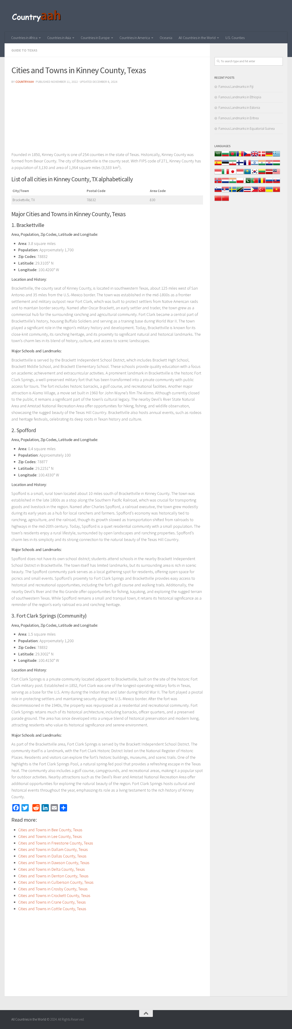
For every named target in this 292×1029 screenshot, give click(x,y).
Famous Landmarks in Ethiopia (240, 97)
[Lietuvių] (262, 174)
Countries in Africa (24, 37)
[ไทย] (247, 192)
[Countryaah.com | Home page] (37, 16)
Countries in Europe (95, 37)
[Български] (225, 156)
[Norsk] (218, 183)
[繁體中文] (225, 200)
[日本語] (232, 174)
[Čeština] (247, 156)
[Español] (218, 165)
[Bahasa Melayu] (276, 174)
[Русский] (269, 183)
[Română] (262, 183)
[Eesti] (225, 165)
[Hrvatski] (269, 165)
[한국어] (254, 174)
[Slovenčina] (276, 183)
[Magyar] (276, 165)
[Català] (240, 156)
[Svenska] (232, 192)
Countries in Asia (59, 37)
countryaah (25, 82)
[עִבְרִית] (254, 165)
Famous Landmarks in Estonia (239, 107)
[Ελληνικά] (276, 156)
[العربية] (218, 156)
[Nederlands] (225, 183)
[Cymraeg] (254, 156)
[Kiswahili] (240, 192)
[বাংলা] (232, 156)
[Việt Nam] (276, 192)
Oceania (166, 37)
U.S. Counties (235, 37)
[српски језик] (225, 192)
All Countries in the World (197, 37)
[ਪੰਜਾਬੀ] (232, 183)
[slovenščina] (218, 192)
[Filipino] (254, 192)
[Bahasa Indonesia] (218, 174)
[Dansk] (262, 156)
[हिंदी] (262, 165)
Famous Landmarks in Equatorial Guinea (247, 128)
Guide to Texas (24, 50)
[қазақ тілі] (247, 174)
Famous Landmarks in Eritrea (239, 118)
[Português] (254, 183)
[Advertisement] (107, 119)
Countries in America (135, 37)
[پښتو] (247, 183)
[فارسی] (232, 165)
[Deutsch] (269, 156)
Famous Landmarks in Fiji (236, 86)
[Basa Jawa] (240, 174)
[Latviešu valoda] (269, 174)
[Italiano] (225, 174)
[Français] (247, 165)
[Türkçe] (262, 192)
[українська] (269, 192)
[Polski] (240, 183)
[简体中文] (218, 200)
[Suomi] (240, 165)
